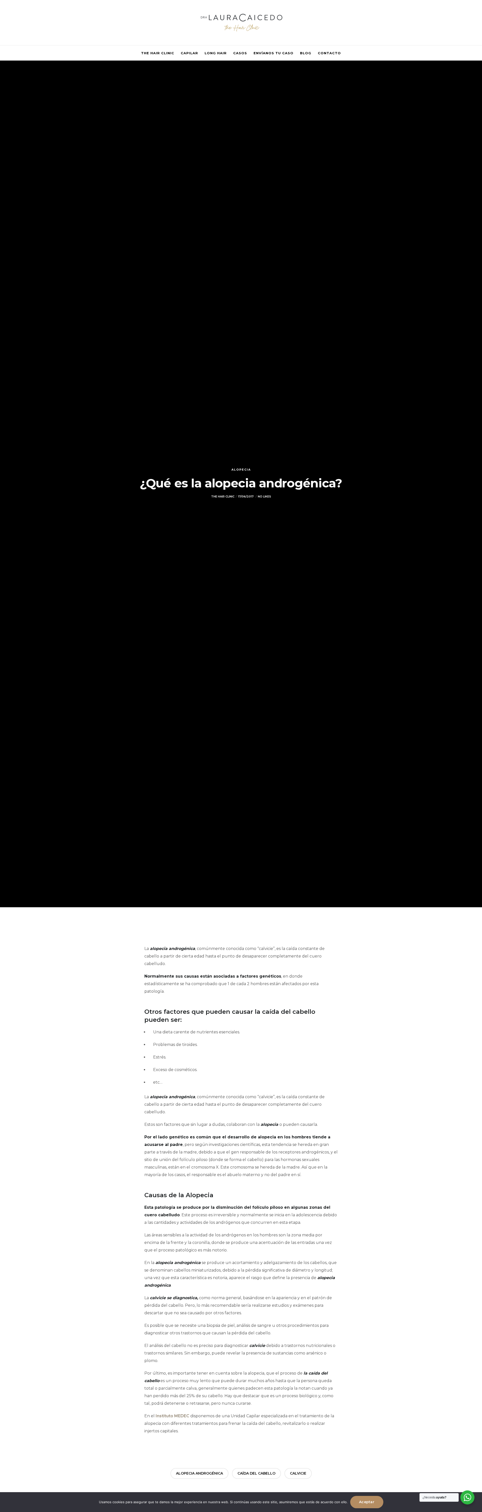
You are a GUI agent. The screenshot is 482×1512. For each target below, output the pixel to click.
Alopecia (241, 469)
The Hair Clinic (222, 496)
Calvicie (298, 1473)
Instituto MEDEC (172, 1416)
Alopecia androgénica (199, 1473)
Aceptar (366, 1502)
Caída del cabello (256, 1473)
